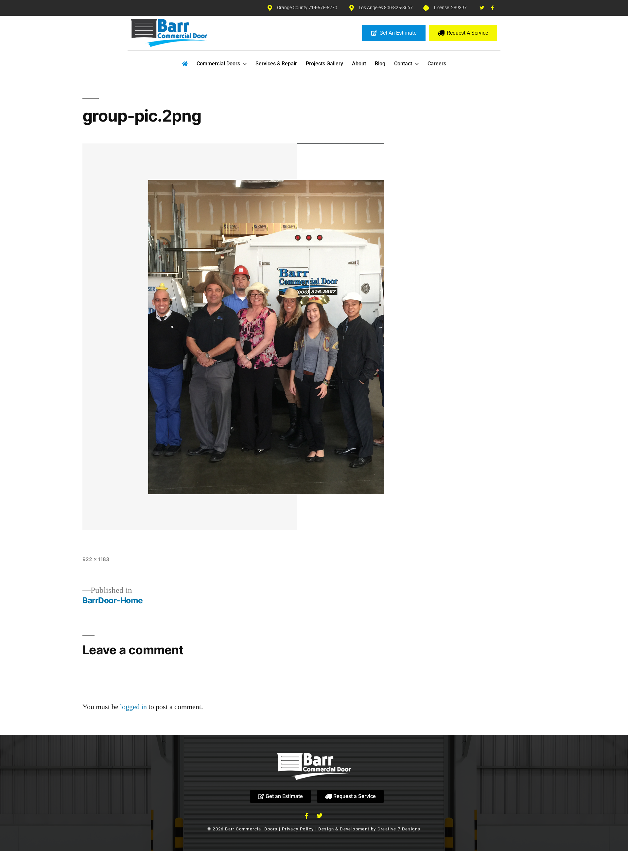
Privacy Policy (298, 828)
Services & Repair (276, 63)
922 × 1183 (95, 559)
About (359, 63)
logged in (133, 706)
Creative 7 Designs (398, 828)
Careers (436, 63)
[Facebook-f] (492, 7)
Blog (380, 63)
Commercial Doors (218, 63)
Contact (403, 63)
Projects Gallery (324, 63)
